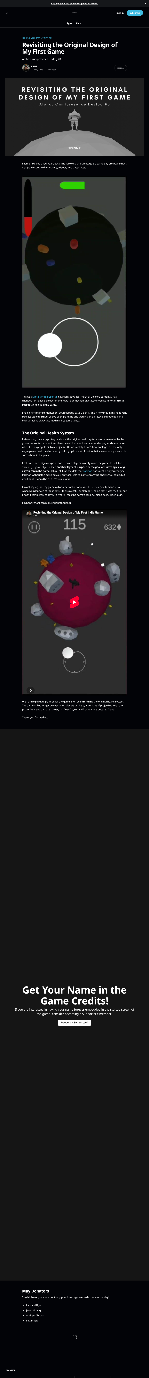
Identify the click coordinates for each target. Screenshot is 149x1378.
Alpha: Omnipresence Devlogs (37, 38)
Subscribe (135, 12)
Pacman (87, 471)
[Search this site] (7, 12)
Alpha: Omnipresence (44, 396)
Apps (69, 23)
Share (120, 67)
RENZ (34, 66)
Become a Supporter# (74, 1022)
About (79, 23)
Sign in (120, 12)
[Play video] (74, 282)
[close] (145, 3)
